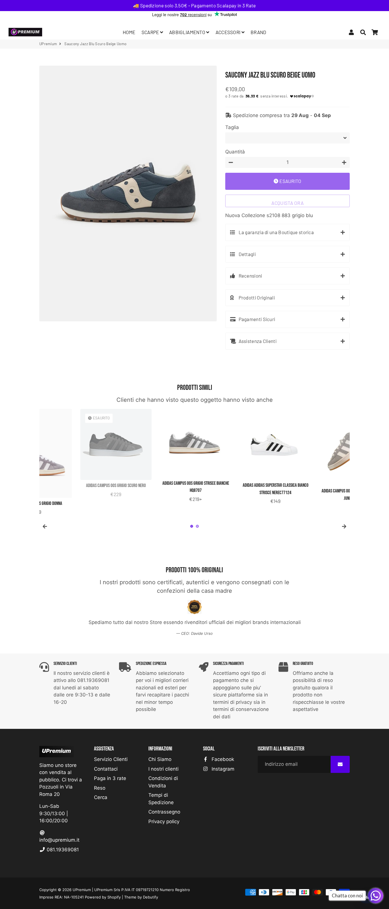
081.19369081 (62, 849)
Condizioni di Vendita (163, 782)
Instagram (222, 769)
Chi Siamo (159, 759)
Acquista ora (287, 203)
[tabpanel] (74, 457)
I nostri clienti (163, 769)
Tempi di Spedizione (161, 798)
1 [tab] (191, 526)
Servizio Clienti (111, 759)
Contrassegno (164, 812)
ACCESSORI (228, 32)
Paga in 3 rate (110, 778)
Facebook (222, 759)
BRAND (259, 32)
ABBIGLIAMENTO (187, 32)
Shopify (114, 897)
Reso (99, 788)
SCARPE (151, 32)
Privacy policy (163, 821)
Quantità (235, 152)
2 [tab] (197, 526)
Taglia (232, 127)
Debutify (150, 897)
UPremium (82, 889)
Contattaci (106, 769)
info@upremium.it (59, 840)
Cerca (100, 797)
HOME (129, 32)
